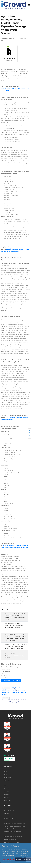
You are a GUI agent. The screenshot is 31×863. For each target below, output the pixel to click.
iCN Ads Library (7, 800)
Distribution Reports (9, 783)
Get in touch (7, 834)
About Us (6, 791)
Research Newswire (19, 692)
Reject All (19, 859)
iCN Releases (7, 797)
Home (5, 771)
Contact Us (6, 794)
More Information (8, 859)
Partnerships (7, 788)
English (4, 694)
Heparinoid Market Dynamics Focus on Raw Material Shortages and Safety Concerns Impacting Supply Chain (16, 646)
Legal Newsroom (8, 780)
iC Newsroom (7, 777)
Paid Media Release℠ (9, 810)
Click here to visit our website (11, 680)
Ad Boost (6, 813)
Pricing (6, 785)
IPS (12, 692)
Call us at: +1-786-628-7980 (10, 839)
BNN (13, 688)
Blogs (5, 774)
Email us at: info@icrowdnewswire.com (13, 836)
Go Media (13, 690)
